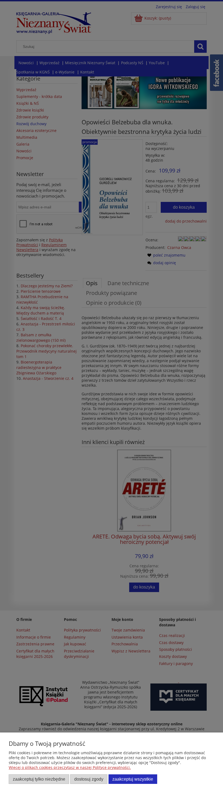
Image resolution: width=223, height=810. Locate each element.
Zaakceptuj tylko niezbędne (39, 779)
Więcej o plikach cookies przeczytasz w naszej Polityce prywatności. (70, 767)
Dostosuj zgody (88, 779)
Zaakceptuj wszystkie (132, 779)
